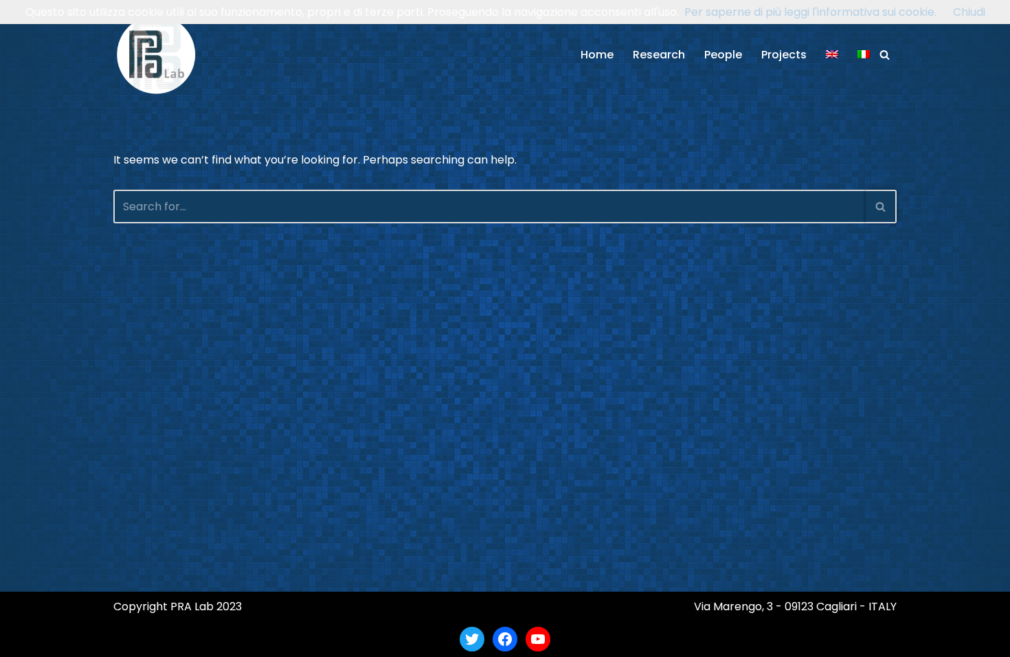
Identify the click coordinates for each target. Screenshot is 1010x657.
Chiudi (969, 12)
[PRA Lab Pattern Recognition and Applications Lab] (156, 54)
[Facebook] (505, 639)
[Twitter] (472, 639)
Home (597, 55)
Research (659, 55)
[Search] (884, 54)
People (723, 55)
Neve (127, 639)
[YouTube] (538, 639)
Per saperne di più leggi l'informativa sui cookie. (810, 12)
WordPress (246, 639)
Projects (784, 55)
